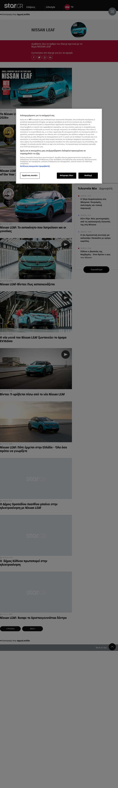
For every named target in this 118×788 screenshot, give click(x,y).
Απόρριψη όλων (66, 175)
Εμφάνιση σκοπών (30, 175)
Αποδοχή (88, 175)
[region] (59, 146)
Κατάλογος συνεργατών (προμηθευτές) (35, 166)
